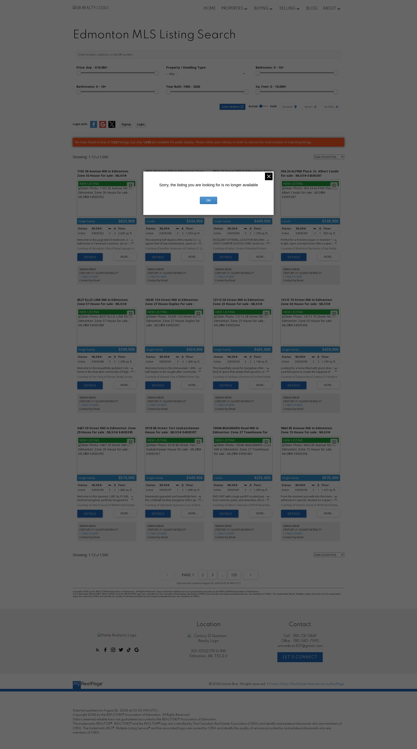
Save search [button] (231, 107)
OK (208, 200)
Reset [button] (309, 107)
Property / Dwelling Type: (186, 67)
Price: (92, 67)
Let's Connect (300, 657)
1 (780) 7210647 (89, 277)
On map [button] (287, 107)
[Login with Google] (102, 127)
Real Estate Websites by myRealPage (317, 684)
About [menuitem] (329, 8)
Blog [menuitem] (311, 8)
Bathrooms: (91, 86)
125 (234, 574)
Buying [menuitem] (261, 8)
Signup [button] (126, 124)
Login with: (80, 124)
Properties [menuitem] (232, 8)
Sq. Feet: (271, 86)
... (222, 574)
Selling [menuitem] (287, 8)
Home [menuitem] (210, 8)
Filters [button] (329, 107)
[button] (97, 650)
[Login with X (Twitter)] (111, 127)
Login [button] (141, 124)
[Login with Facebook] (93, 127)
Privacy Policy (279, 684)
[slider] (78, 73)
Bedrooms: (270, 67)
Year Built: (183, 86)
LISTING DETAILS (90, 257)
